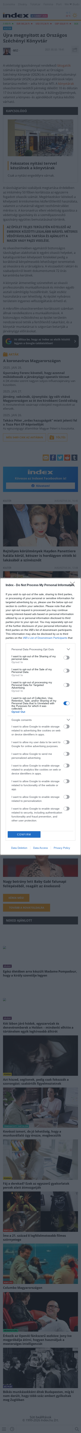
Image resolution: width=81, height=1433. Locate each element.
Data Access (40, 847)
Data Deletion (19, 847)
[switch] (66, 658)
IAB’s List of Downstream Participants (45, 637)
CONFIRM (24, 834)
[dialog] (40, 716)
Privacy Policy (62, 847)
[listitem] (40, 649)
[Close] (73, 585)
